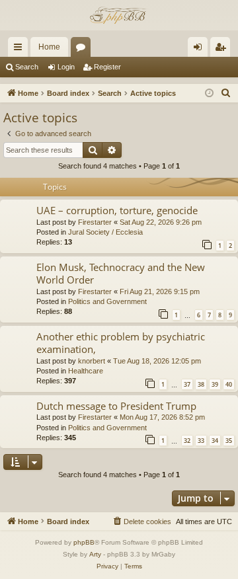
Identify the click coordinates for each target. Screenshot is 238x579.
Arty (95, 554)
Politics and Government (107, 301)
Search (26, 67)
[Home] (119, 15)
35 (228, 440)
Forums (83, 49)
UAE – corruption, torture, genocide (117, 210)
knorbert (91, 361)
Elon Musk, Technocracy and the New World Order (120, 273)
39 (215, 384)
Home (49, 47)
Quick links (20, 49)
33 (201, 440)
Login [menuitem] (200, 49)
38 (201, 384)
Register (107, 67)
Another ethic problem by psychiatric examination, (120, 343)
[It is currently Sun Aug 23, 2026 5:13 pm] (209, 93)
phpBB (84, 542)
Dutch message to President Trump (116, 405)
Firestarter (95, 222)
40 (228, 384)
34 (215, 440)
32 (187, 440)
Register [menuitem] (223, 49)
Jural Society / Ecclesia (105, 232)
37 (187, 384)
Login (66, 67)
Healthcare (85, 371)
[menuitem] (226, 93)
